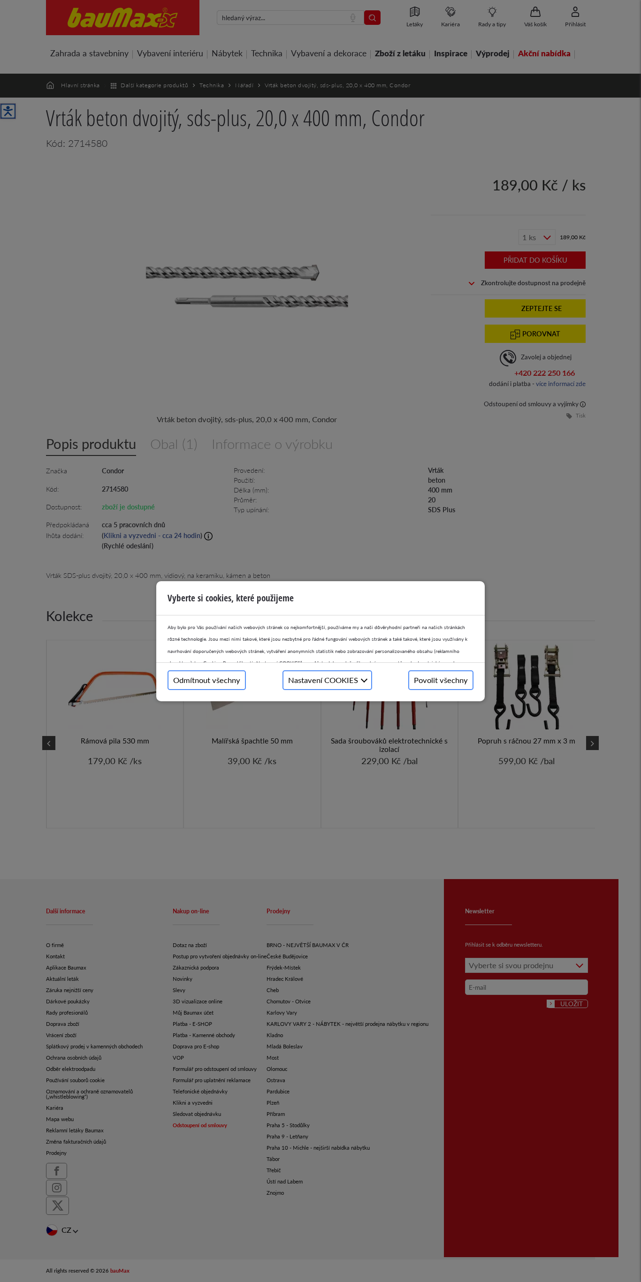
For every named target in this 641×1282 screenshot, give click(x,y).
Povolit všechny (441, 680)
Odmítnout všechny (206, 680)
